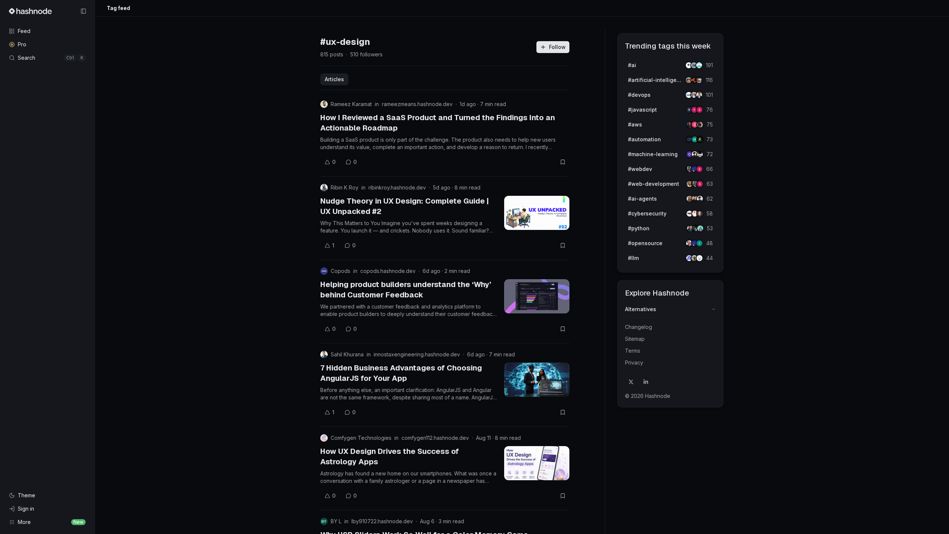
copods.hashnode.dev (388, 271)
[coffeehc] (699, 80)
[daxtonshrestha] (700, 154)
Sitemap (635, 339)
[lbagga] (699, 95)
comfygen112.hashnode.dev (435, 438)
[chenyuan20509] (699, 243)
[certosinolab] (699, 109)
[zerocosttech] (700, 139)
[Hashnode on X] (631, 382)
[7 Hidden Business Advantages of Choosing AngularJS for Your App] (536, 380)
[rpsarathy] (699, 65)
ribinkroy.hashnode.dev (397, 187)
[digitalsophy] (699, 258)
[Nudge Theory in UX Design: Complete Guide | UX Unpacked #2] (536, 213)
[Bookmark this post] (562, 162)
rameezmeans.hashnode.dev (417, 104)
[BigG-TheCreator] (700, 213)
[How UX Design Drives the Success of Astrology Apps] (536, 463)
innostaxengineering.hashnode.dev (417, 354)
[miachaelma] (700, 198)
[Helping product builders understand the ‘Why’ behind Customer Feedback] (536, 296)
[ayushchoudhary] (700, 124)
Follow (557, 47)
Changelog (638, 327)
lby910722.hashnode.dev (382, 521)
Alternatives (640, 309)
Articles (334, 79)
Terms (632, 350)
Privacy (634, 362)
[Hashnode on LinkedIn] (646, 382)
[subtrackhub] (700, 228)
